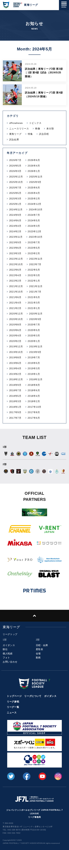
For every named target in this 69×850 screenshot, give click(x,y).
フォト (6, 657)
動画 (38, 657)
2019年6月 (15, 363)
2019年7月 (34, 357)
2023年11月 (16, 236)
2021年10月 (16, 291)
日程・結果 (42, 645)
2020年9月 (35, 319)
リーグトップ (10, 634)
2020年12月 (16, 313)
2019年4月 (15, 368)
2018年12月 (16, 379)
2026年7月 (15, 160)
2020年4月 (15, 335)
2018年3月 (15, 401)
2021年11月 (36, 286)
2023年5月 (34, 247)
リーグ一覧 (13, 707)
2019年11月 (36, 346)
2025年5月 (15, 193)
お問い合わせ (10, 661)
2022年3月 (34, 275)
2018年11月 (36, 379)
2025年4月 (34, 193)
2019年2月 (15, 374)
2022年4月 (15, 275)
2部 (38, 639)
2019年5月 (34, 363)
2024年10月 (36, 209)
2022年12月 (16, 258)
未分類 (50, 128)
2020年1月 (34, 341)
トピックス (35, 123)
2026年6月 (34, 160)
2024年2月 (15, 231)
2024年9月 (15, 215)
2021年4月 (15, 302)
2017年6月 (34, 417)
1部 (5, 639)
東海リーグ (15, 134)
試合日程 (44, 134)
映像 (37, 128)
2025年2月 (34, 198)
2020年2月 (15, 341)
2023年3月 (15, 253)
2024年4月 (15, 226)
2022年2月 (15, 280)
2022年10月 (16, 264)
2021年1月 (34, 308)
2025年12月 (16, 176)
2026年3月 (15, 171)
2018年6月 (34, 390)
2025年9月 (35, 182)
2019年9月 (35, 352)
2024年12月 (34, 204)
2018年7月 (15, 390)
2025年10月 (16, 182)
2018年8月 (34, 385)
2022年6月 (15, 269)
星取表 (39, 649)
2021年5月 (34, 297)
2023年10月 (36, 236)
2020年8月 (15, 324)
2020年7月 (34, 324)
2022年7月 (35, 264)
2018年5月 (15, 396)
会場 (38, 653)
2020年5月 (34, 330)
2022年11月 (36, 258)
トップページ (14, 696)
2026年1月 (34, 171)
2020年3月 (34, 335)
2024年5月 (34, 220)
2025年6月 (34, 187)
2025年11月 (36, 176)
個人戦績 (8, 653)
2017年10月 (34, 407)
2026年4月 (34, 165)
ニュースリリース (19, 128)
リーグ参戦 (13, 701)
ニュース (12, 712)
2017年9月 (15, 412)
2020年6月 (15, 330)
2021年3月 (34, 302)
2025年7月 (15, 187)
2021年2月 (15, 308)
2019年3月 (34, 368)
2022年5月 (34, 269)
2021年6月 (15, 297)
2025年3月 (15, 198)
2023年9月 (15, 242)
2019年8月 (15, 357)
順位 (5, 649)
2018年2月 (34, 401)
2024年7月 (34, 215)
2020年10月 (16, 319)
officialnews (16, 123)
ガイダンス (9, 645)
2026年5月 (15, 165)
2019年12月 (16, 346)
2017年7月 (15, 417)
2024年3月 (34, 226)
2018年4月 (34, 396)
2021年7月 (35, 291)
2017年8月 (34, 412)
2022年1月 (34, 280)
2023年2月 (34, 253)
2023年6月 (15, 247)
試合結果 (14, 139)
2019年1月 (34, 374)
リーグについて (33, 696)
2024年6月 (15, 220)
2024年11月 (16, 209)
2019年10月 (16, 352)
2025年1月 (15, 204)
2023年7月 (34, 242)
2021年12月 (16, 286)
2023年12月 (34, 231)
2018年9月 (15, 385)
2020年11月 (36, 313)
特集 (30, 134)
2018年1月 (15, 407)
